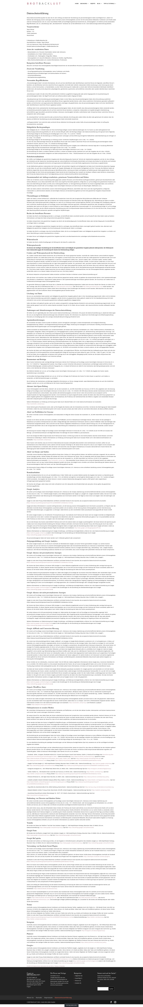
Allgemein (78, 975)
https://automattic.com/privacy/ (35, 404)
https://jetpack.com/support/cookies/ (42, 704)
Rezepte (92, 3)
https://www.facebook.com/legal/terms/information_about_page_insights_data (48, 758)
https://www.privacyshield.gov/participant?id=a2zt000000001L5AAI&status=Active (49, 503)
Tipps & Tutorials (109, 3)
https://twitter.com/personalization (36, 773)
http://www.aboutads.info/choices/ (63, 286)
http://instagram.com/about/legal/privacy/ (99, 768)
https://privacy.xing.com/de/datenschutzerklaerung (99, 787)
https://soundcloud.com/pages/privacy (37, 795)
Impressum (48, 998)
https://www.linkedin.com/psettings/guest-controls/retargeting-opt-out (46, 782)
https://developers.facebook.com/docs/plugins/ (97, 856)
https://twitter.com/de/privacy (95, 772)
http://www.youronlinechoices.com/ (93, 286)
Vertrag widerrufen (71, 1005)
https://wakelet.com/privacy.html (101, 790)
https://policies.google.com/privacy (36, 533)
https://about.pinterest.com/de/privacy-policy (96, 777)
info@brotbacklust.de (56, 977)
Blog (98, 3)
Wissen (77, 980)
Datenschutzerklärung (63, 998)
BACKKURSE (83, 3)
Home (77, 3)
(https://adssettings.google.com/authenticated (39, 535)
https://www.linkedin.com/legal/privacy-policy (96, 780)
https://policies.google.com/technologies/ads (39, 587)
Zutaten (77, 983)
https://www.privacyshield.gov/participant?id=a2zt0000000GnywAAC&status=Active (78, 760)
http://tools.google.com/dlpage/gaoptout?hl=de (88, 528)
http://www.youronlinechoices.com (36, 760)
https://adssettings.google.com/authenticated (42, 765)
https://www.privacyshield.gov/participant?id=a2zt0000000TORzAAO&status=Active (78, 773)
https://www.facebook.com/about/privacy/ (82, 756)
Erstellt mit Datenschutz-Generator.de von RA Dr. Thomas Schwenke (46, 966)
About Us (30, 998)
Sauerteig (77, 978)
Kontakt (39, 998)
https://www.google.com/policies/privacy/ (51, 827)
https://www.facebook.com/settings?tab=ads (88, 758)
